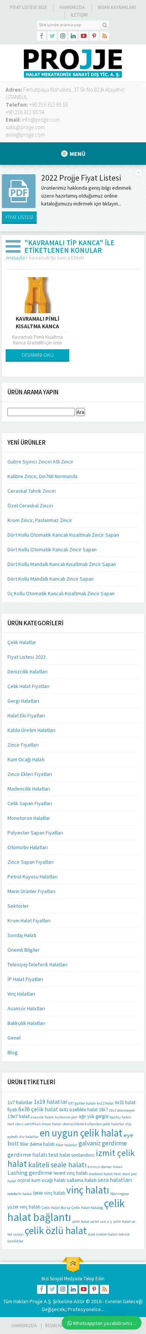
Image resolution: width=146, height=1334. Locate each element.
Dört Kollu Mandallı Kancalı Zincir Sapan (50, 578)
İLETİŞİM (79, 15)
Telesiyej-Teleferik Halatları (37, 964)
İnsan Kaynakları (117, 7)
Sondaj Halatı (21, 935)
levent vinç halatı (71, 1173)
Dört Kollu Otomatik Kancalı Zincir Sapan (52, 549)
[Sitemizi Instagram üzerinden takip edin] (62, 36)
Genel (14, 1037)
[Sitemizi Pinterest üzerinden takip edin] (93, 36)
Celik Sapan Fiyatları (29, 803)
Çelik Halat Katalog (87, 1207)
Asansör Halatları (26, 1008)
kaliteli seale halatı (57, 1164)
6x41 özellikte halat (78, 1109)
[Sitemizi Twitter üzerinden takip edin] (52, 36)
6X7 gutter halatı (82, 1103)
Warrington (119, 1193)
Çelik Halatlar (21, 642)
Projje (36, 1301)
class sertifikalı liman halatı (38, 1123)
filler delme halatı (37, 1144)
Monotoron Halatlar (28, 818)
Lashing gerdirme (29, 1172)
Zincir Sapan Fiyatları (30, 862)
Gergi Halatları (23, 700)
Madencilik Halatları (28, 788)
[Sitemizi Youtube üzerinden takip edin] (83, 36)
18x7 (103, 1109)
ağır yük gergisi (94, 1116)
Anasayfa (15, 257)
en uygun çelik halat (81, 1132)
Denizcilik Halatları (27, 671)
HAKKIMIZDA (24, 1325)
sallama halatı (82, 1180)
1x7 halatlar (20, 1102)
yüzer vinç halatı (23, 1207)
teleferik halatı (19, 1193)
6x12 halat (105, 1103)
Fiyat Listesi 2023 (28, 7)
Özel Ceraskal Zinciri (30, 505)
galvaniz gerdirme (103, 1143)
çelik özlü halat (56, 1230)
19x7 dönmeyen (122, 1110)
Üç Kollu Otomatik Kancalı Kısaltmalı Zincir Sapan (61, 593)
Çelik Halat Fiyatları (28, 686)
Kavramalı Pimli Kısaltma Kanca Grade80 (38, 326)
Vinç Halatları (21, 993)
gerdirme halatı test (32, 1154)
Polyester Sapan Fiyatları (35, 832)
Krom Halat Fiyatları (29, 920)
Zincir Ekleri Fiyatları (29, 774)
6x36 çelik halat (38, 1109)
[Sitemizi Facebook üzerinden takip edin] (41, 36)
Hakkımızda (72, 7)
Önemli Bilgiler (23, 949)
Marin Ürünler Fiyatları (31, 891)
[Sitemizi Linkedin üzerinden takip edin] (73, 36)
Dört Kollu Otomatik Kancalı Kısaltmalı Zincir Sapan (63, 534)
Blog (12, 1052)
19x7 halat (18, 1116)
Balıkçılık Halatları (26, 1023)
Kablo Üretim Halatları (31, 730)
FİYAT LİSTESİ (19, 217)
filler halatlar (66, 1144)
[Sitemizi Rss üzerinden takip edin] (104, 36)
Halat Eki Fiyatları (26, 715)
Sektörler (18, 905)
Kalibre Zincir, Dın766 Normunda (42, 476)
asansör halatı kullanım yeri (54, 1117)
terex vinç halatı (49, 1193)
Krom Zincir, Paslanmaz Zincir (39, 520)
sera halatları (115, 1179)
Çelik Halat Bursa (56, 1207)
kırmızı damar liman (105, 1166)
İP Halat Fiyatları (25, 979)
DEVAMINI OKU (38, 355)
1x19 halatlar (50, 1102)
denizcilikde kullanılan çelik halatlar (93, 1123)
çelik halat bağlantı (66, 1210)
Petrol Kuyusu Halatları (32, 876)
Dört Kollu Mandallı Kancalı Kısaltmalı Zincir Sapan (61, 564)
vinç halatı (87, 1189)
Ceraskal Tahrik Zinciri (31, 490)
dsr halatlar (29, 1136)
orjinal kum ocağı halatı (41, 1180)
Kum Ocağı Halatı (26, 759)
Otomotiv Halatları (27, 847)
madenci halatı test (105, 1173)
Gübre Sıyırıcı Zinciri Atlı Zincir (40, 461)
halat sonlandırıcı (77, 1155)
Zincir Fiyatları (23, 744)
